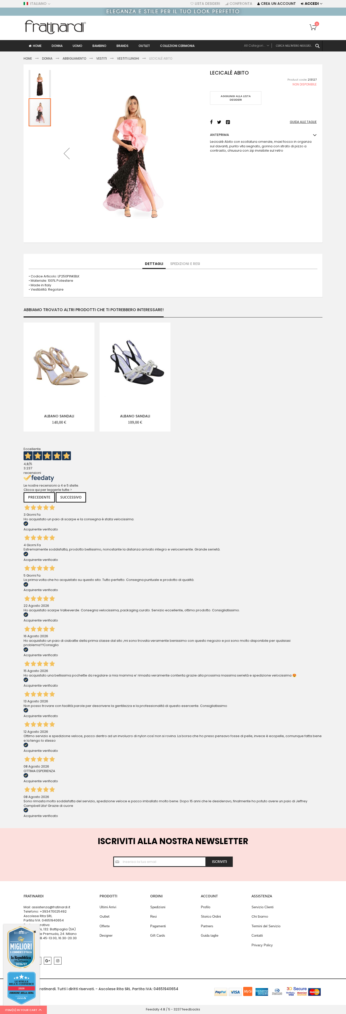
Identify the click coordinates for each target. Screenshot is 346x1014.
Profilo (205, 907)
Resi (153, 916)
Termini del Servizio (266, 926)
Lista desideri (207, 3)
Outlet (104, 916)
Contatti (257, 935)
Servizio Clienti (263, 907)
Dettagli (154, 263)
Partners (207, 926)
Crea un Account (278, 3)
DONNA (47, 58)
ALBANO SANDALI (59, 416)
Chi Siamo (260, 916)
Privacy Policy (262, 945)
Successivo (71, 497)
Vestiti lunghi (128, 58)
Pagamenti (158, 926)
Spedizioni (157, 907)
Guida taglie (209, 935)
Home (28, 58)
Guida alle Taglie (303, 122)
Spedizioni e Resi (185, 263)
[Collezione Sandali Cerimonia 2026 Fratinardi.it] (173, 14)
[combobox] (281, 46)
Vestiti (101, 58)
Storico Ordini (211, 916)
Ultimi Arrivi (108, 907)
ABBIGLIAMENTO (74, 58)
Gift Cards (157, 935)
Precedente (39, 497)
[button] (66, 153)
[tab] (154, 264)
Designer (106, 935)
